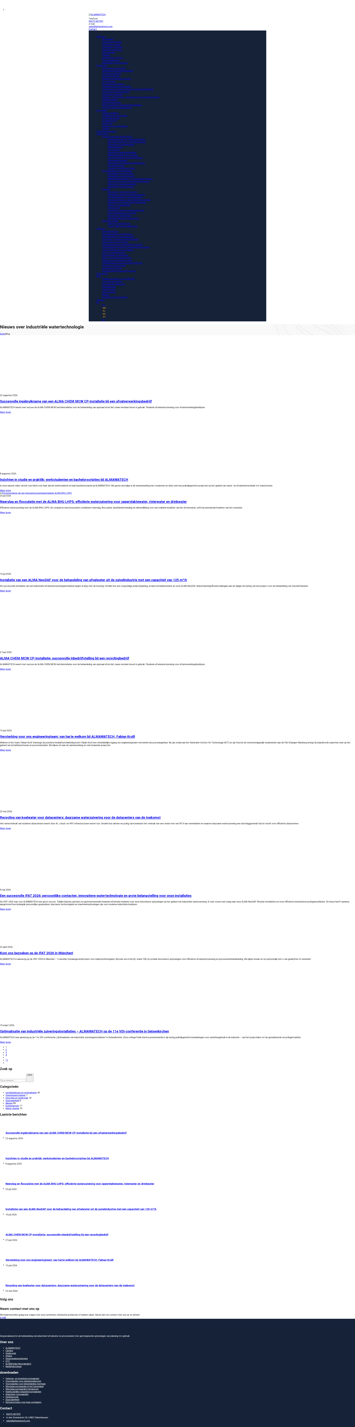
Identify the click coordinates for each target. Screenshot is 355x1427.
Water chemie (12, 1108)
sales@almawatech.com (100, 26)
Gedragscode (12, 1397)
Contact (93, 29)
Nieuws (9, 1103)
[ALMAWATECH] (97, 14)
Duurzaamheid (12, 1100)
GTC (8, 1361)
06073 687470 (96, 21)
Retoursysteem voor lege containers (23, 1402)
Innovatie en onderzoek (17, 1098)
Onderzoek (11, 1353)
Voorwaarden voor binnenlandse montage (26, 1383)
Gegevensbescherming (17, 1358)
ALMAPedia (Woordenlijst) (18, 1363)
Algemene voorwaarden (17, 1394)
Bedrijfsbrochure (14, 1366)
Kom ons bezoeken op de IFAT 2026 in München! (36, 953)
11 (7, 1060)
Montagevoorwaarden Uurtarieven (22, 1389)
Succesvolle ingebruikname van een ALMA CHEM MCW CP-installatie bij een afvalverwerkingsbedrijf (76, 401)
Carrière (9, 1350)
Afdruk (9, 1356)
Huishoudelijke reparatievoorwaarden (23, 1391)
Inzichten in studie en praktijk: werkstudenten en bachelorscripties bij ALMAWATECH (64, 480)
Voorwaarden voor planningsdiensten (23, 1381)
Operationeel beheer (16, 1095)
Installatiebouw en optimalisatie (21, 1092)
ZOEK (29, 1075)
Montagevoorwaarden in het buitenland (25, 1386)
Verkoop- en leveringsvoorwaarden (22, 1378)
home (2, 334)
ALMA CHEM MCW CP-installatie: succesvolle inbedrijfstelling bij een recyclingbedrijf (64, 658)
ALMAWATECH (13, 1348)
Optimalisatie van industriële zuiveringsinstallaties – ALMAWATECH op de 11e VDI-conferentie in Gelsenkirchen (84, 1031)
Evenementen (12, 1106)
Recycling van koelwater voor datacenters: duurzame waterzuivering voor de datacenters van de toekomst (80, 817)
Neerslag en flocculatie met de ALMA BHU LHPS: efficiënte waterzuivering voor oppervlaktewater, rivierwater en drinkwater (93, 502)
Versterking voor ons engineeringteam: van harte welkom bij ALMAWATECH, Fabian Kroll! (67, 737)
